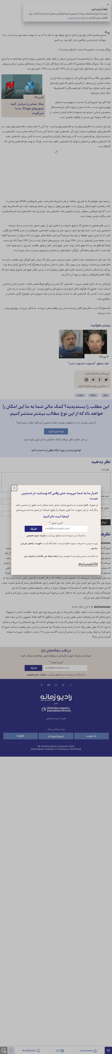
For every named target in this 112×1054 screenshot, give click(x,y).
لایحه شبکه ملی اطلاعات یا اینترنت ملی (40, 556)
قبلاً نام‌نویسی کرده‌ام (88, 564)
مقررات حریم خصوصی (36, 535)
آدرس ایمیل (56, 523)
